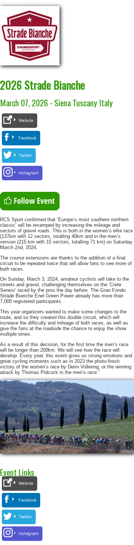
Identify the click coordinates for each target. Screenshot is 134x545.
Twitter (25, 155)
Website (26, 120)
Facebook (27, 138)
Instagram (29, 173)
